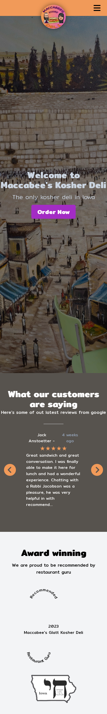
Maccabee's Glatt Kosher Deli (53, 632)
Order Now (53, 212)
